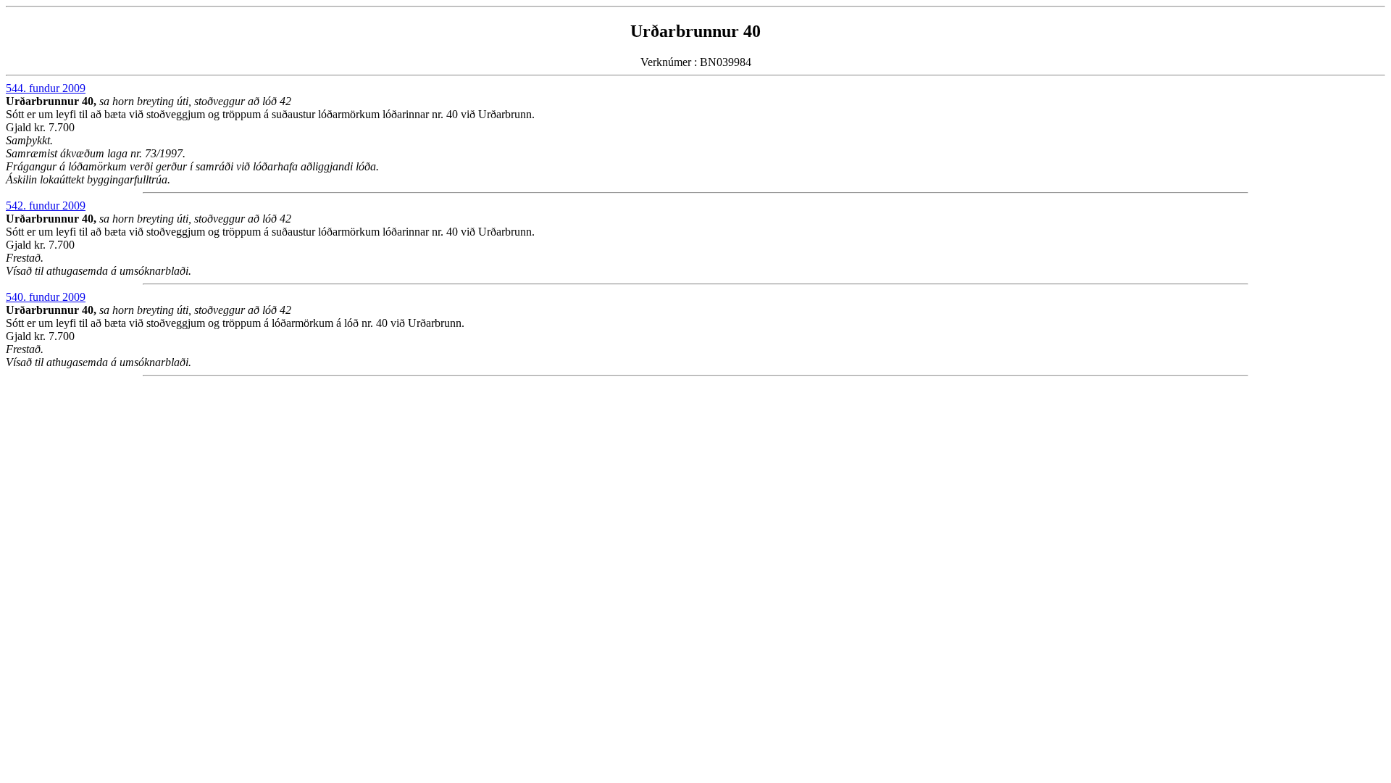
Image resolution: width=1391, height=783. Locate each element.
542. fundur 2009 (45, 205)
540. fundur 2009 (45, 297)
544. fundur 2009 (45, 88)
